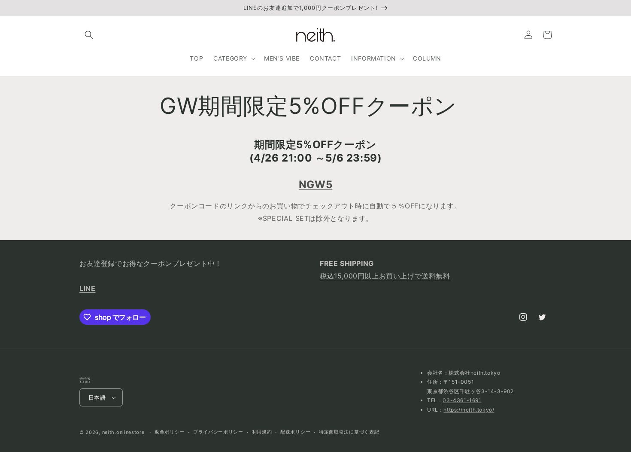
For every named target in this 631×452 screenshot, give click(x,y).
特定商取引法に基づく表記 (349, 432)
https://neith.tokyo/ (468, 409)
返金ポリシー (170, 432)
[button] (88, 34)
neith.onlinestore (123, 432)
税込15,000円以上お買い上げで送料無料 (385, 276)
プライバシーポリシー (218, 432)
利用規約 (262, 432)
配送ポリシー (295, 432)
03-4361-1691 (462, 400)
